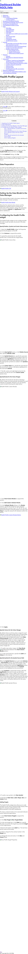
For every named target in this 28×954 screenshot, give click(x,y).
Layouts (5, 42)
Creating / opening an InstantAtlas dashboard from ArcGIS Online (15, 61)
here (4, 106)
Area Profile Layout (14, 50)
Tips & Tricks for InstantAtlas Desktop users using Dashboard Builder (14, 72)
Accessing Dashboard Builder (11, 21)
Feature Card (9, 66)
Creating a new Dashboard (10, 24)
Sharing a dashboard (8, 70)
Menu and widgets (4, 12)
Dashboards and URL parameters (15, 69)
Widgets (5, 54)
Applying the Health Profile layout (10, 123)
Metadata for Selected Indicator (14, 57)
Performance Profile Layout (16, 53)
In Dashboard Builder (12, 18)
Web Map (8, 28)
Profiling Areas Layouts (12, 49)
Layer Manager (10, 29)
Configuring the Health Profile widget (11, 127)
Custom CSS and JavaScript (13, 64)
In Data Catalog (10, 19)
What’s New (6, 17)
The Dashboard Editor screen (11, 25)
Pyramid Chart (10, 67)
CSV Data (8, 32)
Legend (8, 56)
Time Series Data (10, 36)
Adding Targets (10, 138)
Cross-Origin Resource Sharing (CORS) (16, 63)
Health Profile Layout (14, 52)
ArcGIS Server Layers (11, 40)
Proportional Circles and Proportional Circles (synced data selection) (16, 47)
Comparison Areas (11, 39)
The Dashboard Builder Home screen (13, 22)
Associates (9, 38)
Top (1, 952)
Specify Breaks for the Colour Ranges (15, 131)
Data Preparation (6, 124)
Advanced (6, 59)
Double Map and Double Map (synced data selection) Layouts (16, 44)
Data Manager (10, 31)
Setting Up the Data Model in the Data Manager (14, 126)
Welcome (5, 15)
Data (4, 26)
